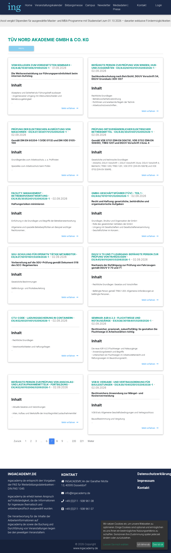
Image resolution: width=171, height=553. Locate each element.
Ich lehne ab (143, 544)
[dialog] (134, 535)
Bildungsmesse (74, 5)
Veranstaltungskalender (48, 5)
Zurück (17, 441)
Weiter (91, 441)
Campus (90, 5)
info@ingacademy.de (77, 493)
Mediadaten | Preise (120, 7)
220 (74, 441)
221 (82, 441)
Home (28, 5)
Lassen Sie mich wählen (115, 544)
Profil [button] (21, 48)
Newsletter (104, 5)
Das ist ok (158, 544)
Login (158, 5)
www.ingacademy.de (85, 548)
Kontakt (141, 5)
